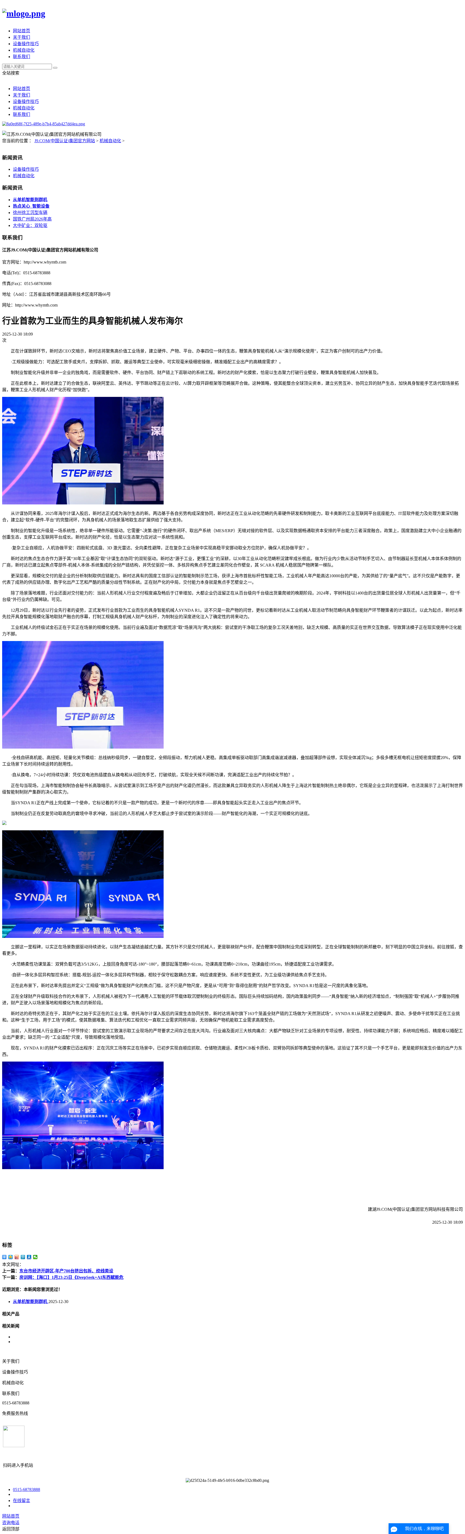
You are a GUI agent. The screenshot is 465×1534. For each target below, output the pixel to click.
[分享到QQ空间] (10, 1257)
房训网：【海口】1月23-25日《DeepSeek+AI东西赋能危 (71, 1277)
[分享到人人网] (29, 1257)
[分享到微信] (35, 1257)
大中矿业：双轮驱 (30, 225)
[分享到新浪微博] (17, 1257)
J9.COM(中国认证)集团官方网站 (64, 140)
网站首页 (21, 31)
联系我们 (21, 56)
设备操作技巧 (26, 43)
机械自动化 (23, 50)
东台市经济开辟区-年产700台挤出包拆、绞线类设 (66, 1271)
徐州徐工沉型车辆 (30, 212)
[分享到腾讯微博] (23, 1257)
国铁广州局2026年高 (32, 219)
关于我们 (21, 37)
